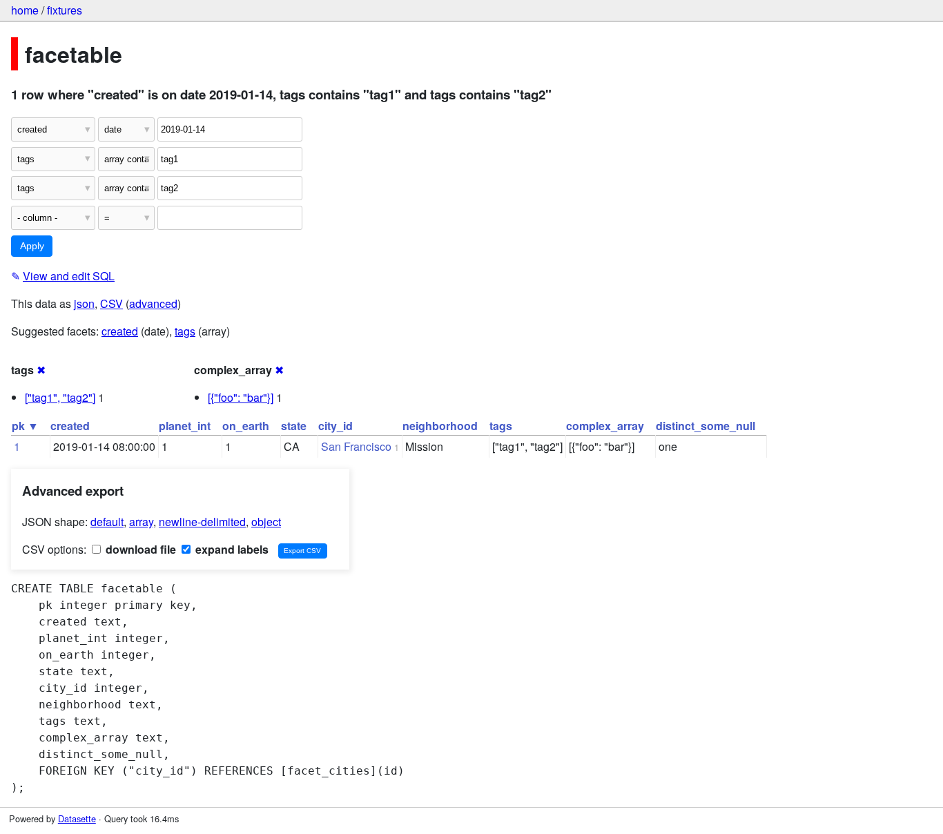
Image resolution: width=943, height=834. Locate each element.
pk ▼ (25, 426)
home (25, 10)
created (119, 331)
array (141, 522)
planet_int (185, 426)
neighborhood (440, 426)
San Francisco (356, 446)
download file (139, 549)
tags (185, 331)
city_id (335, 426)
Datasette (77, 818)
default (107, 522)
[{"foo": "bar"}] (240, 397)
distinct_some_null (705, 426)
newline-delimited (202, 522)
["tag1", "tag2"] (60, 397)
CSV (111, 303)
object (266, 522)
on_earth (245, 426)
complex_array (605, 426)
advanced (153, 303)
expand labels (231, 549)
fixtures (64, 10)
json (84, 303)
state (294, 426)
